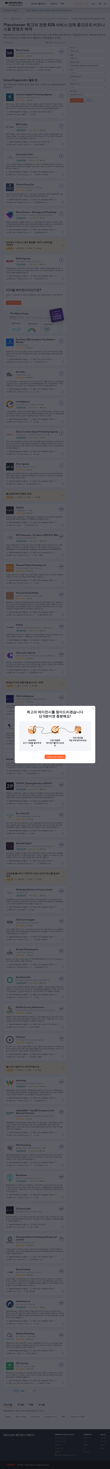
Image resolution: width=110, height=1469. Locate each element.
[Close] (92, 708)
